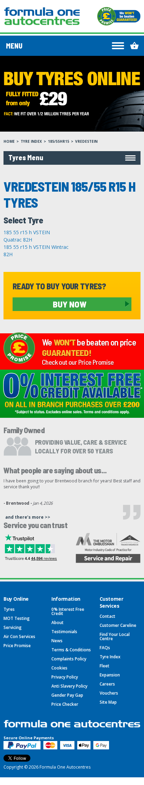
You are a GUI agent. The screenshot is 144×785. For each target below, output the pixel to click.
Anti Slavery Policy (69, 686)
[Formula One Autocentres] (41, 16)
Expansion (110, 675)
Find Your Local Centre (115, 636)
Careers (107, 684)
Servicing (12, 627)
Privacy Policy (64, 677)
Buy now (69, 304)
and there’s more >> (27, 517)
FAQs (105, 648)
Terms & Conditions (71, 650)
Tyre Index (31, 141)
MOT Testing (16, 618)
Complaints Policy (68, 659)
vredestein (86, 141)
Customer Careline (118, 625)
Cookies (59, 668)
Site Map (108, 702)
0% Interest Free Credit (67, 611)
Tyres (9, 609)
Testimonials (64, 632)
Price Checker (64, 704)
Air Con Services (19, 636)
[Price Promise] (119, 16)
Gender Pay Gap (67, 695)
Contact (107, 616)
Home (9, 141)
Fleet (104, 666)
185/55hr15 (58, 141)
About (57, 622)
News (57, 641)
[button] (72, 158)
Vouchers (109, 693)
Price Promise (17, 646)
